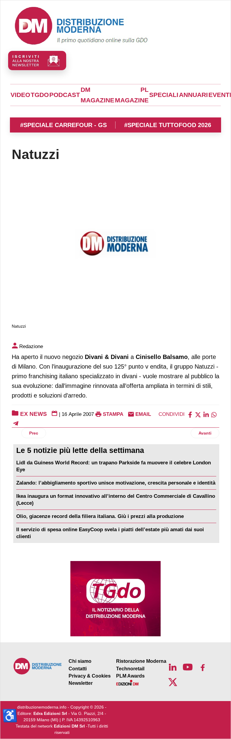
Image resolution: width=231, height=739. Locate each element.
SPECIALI (163, 94)
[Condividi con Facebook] (190, 414)
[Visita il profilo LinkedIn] (172, 667)
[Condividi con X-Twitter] (198, 414)
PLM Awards (130, 675)
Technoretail (130, 668)
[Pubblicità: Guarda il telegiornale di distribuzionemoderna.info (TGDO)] (115, 598)
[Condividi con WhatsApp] (214, 414)
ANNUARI (193, 94)
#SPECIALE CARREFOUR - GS (63, 125)
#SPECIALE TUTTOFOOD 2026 (167, 125)
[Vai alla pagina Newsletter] (37, 60)
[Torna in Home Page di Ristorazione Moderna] (37, 666)
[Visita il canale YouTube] (187, 667)
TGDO (40, 94)
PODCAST (64, 94)
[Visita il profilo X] (172, 682)
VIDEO (20, 94)
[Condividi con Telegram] (16, 423)
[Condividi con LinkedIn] (206, 414)
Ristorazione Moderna (141, 661)
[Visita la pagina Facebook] (203, 667)
